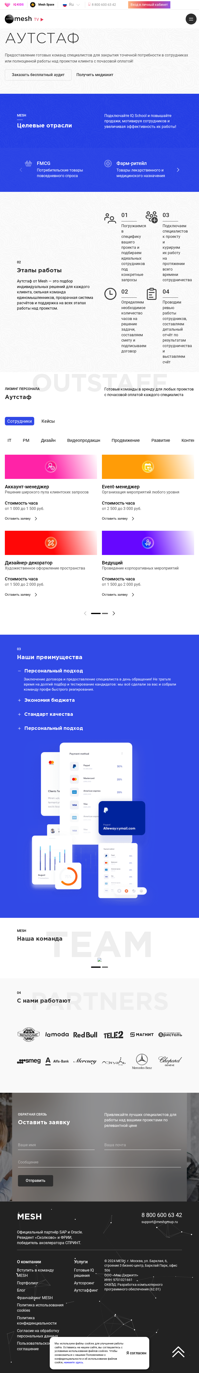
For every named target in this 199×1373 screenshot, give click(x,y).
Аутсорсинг (84, 1283)
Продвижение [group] (126, 440)
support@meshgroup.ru (159, 1222)
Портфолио (27, 1283)
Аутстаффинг (86, 1290)
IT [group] (9, 440)
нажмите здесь (73, 1362)
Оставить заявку (18, 518)
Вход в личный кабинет (149, 5)
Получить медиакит (94, 74)
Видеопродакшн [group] (83, 440)
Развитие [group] (160, 440)
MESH (29, 1217)
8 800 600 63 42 (161, 1215)
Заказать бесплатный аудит (38, 74)
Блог (21, 1290)
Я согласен (136, 1353)
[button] (178, 170)
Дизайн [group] (48, 440)
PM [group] (26, 440)
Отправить (35, 1180)
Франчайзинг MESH (35, 1297)
